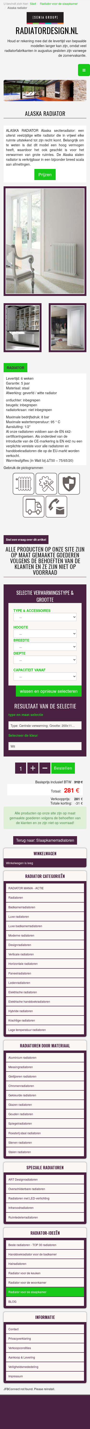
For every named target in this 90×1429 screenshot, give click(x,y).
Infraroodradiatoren (21, 1207)
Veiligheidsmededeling (23, 1367)
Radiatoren (15, 897)
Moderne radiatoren (21, 935)
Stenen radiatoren (20, 1142)
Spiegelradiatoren (20, 1123)
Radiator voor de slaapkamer (59, 3)
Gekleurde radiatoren (22, 1095)
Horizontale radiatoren (23, 963)
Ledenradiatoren (19, 983)
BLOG (12, 1301)
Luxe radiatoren (18, 916)
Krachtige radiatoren (21, 1020)
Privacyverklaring (19, 1338)
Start (33, 3)
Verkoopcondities (19, 1348)
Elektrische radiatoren (22, 992)
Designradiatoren (19, 945)
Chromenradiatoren (21, 1086)
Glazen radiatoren (20, 1104)
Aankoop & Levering (21, 1357)
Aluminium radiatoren (22, 1057)
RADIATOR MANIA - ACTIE (26, 888)
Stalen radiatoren (19, 1152)
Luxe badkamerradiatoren (25, 926)
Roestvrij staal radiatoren (24, 1133)
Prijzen (45, 174)
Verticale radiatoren (21, 954)
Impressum (15, 1376)
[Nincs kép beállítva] (22, 327)
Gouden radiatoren (20, 1114)
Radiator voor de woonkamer (27, 1282)
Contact (13, 1329)
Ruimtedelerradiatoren (23, 1217)
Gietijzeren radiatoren (22, 1076)
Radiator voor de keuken (24, 1273)
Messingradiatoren (20, 1067)
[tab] (15, 367)
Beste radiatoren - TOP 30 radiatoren (32, 1245)
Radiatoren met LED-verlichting (28, 1198)
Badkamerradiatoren (21, 907)
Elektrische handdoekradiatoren (29, 1001)
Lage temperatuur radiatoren (27, 1030)
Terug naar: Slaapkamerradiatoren (45, 840)
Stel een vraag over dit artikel (26, 539)
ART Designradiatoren (23, 1179)
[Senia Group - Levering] (33, 506)
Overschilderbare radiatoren (26, 1189)
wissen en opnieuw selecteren (49, 691)
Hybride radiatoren (20, 1011)
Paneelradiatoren (19, 973)
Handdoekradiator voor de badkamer (32, 1254)
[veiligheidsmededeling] (69, 483)
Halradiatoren (17, 1263)
